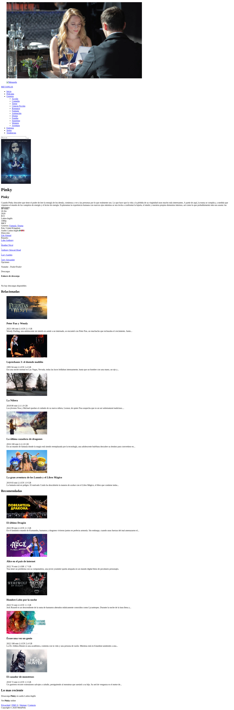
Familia (15, 118)
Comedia (16, 101)
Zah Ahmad (6, 235)
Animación (16, 113)
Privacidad (5, 705)
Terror (14, 103)
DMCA (15, 705)
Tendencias (11, 133)
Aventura (16, 125)
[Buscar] (28, 138)
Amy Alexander (8, 260)
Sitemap (23, 705)
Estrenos (10, 128)
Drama (15, 116)
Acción (15, 99)
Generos (10, 96)
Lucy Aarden (6, 255)
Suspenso (16, 121)
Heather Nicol (7, 245)
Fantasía (15, 111)
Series (9, 130)
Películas (10, 94)
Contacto (32, 705)
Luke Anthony (7, 240)
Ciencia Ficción (18, 106)
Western (15, 123)
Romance (16, 108)
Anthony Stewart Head (11, 250)
